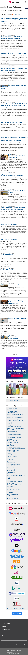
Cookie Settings (19, 645)
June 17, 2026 (8, 298)
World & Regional (11, 495)
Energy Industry (11, 444)
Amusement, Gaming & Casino (15, 417)
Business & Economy (12, 429)
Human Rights (11, 454)
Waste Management (12, 494)
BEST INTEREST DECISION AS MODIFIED (12, 122)
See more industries (12, 498)
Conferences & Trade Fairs (14, 434)
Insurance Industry (12, 456)
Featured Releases (12, 408)
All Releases (10, 410)
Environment (10, 445)
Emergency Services (12, 442)
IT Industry (10, 459)
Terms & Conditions (6, 644)
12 (23, 353)
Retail (8, 478)
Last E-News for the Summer (16, 285)
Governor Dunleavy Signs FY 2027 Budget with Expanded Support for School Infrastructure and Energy (14, 20)
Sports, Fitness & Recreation (14, 484)
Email (19, 14)
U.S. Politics (10, 492)
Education (9, 439)
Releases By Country (12, 411)
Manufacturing (11, 462)
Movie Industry (11, 469)
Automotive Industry (12, 419)
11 (21, 353)
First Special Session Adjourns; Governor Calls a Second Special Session (14, 87)
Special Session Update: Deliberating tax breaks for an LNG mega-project (17, 301)
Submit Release (17, 613)
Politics (9, 473)
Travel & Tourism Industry (14, 491)
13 (25, 353)
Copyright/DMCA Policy (19, 644)
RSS (14, 14)
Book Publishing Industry (14, 426)
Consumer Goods (11, 436)
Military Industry (11, 466)
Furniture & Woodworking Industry (16, 448)
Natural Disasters (11, 472)
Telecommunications (12, 488)
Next (14, 354)
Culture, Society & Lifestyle (14, 437)
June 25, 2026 (8, 52)
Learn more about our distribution (16, 608)
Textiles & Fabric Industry (13, 489)
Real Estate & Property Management (16, 475)
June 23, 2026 (8, 172)
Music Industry (11, 470)
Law (8, 461)
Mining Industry (11, 467)
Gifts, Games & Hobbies (13, 450)
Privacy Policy (8, 645)
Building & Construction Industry (15, 428)
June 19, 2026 (8, 253)
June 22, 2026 (8, 206)
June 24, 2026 (8, 154)
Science (9, 480)
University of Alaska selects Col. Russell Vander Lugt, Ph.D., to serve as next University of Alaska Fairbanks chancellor (14, 68)
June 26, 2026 (8, 16)
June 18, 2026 (8, 283)
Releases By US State (12, 412)
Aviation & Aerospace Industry (15, 420)
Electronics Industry (12, 440)
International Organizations (14, 458)
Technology (10, 486)
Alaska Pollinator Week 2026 (9, 224)
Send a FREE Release (12, 400)
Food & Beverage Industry (14, 447)
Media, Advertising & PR (13, 464)
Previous (6, 353)
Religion (9, 477)
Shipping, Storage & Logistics (14, 481)
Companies (10, 433)
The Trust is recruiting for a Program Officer (13, 53)
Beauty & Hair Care (12, 425)
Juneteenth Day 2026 (7, 254)
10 (20, 353)
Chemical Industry (12, 431)
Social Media (10, 483)
